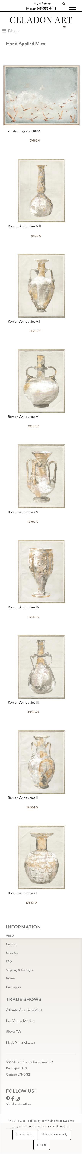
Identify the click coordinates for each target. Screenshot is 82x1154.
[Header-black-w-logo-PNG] (41, 20)
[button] (10, 31)
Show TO (13, 1031)
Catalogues (13, 987)
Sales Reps (12, 953)
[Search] (62, 9)
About (10, 936)
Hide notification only (54, 1134)
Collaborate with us (18, 1104)
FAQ (9, 961)
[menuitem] (62, 9)
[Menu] (70, 9)
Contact (11, 944)
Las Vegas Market (20, 1021)
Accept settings (25, 1134)
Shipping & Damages (19, 970)
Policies (10, 978)
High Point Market (20, 1042)
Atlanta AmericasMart (24, 1009)
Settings (41, 1144)
